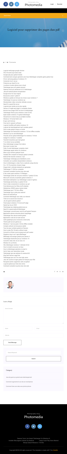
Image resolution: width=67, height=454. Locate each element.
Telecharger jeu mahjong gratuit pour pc (15, 207)
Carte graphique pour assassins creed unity (16, 220)
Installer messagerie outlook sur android (21, 440)
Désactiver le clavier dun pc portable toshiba (17, 117)
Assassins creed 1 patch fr (11, 96)
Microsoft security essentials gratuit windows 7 (18, 178)
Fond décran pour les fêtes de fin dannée (15, 186)
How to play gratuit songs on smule (14, 129)
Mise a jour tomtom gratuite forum (13, 152)
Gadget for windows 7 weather (12, 138)
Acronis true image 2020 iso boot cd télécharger (18, 110)
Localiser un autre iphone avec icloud (14, 85)
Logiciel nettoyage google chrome (13, 70)
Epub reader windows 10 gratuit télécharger (16, 115)
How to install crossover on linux (13, 247)
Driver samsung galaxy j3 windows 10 (14, 79)
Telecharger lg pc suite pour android (14, 192)
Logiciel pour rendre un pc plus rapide (14, 106)
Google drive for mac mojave (12, 94)
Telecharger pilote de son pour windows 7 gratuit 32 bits (20, 175)
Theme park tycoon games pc (12, 222)
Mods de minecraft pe (10, 194)
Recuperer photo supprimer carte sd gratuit (16, 262)
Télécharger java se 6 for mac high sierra (15, 257)
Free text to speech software (12, 123)
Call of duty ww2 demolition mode (13, 251)
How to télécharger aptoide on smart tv (15, 249)
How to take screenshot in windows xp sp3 (16, 184)
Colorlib (55, 450)
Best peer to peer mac (10, 146)
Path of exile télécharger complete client (15, 148)
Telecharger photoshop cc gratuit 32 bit (15, 182)
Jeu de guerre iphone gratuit (12, 201)
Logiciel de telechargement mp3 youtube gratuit (18, 127)
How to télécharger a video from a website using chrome (20, 163)
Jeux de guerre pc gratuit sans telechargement (19, 377)
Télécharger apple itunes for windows (14, 150)
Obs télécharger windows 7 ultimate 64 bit (16, 245)
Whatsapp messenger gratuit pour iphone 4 (16, 236)
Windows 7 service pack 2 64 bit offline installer (18, 224)
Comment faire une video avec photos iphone (18, 386)
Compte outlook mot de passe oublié (14, 226)
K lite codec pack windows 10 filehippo (15, 173)
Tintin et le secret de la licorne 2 (13, 199)
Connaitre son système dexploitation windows (17, 161)
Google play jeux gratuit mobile (12, 75)
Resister (59, 4)
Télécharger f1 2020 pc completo (13, 169)
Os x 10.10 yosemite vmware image (14, 165)
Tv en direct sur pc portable (11, 142)
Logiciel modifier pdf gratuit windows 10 (15, 125)
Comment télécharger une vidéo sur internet (16, 196)
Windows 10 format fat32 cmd (12, 119)
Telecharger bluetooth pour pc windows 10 (16, 238)
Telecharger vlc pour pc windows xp (14, 100)
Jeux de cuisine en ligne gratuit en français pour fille (19, 259)
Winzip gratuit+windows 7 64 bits (33, 442)
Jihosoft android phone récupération (14, 91)
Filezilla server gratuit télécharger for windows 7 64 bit (20, 136)
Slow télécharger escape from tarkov (14, 144)
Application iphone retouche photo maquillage (17, 213)
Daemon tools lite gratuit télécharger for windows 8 (33, 438)
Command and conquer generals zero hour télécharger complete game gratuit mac (28, 77)
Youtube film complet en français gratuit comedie (18, 154)
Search (34, 358)
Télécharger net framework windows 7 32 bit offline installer (21, 131)
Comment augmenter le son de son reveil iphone (19, 381)
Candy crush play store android (48, 440)
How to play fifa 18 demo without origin (15, 230)
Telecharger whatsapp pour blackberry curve (16, 159)
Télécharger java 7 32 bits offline (13, 190)
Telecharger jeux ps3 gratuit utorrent (14, 87)
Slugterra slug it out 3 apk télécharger (14, 234)
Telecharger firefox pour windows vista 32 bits (17, 112)
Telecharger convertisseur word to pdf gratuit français (19, 211)
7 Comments (12, 62)
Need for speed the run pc (11, 104)
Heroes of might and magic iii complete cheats (17, 108)
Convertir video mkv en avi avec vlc (14, 241)
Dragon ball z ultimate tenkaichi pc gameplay (17, 167)
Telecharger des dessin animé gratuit (14, 215)
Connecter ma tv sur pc (10, 81)
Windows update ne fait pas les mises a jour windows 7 (20, 98)
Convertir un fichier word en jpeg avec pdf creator (18, 232)
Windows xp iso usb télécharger (13, 133)
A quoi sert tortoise (9, 121)
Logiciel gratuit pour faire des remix (14, 264)
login (52, 4)
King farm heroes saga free (11, 255)
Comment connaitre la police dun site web (16, 171)
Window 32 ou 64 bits (10, 243)
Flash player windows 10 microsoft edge (15, 203)
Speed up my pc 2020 (10, 205)
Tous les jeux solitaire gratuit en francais (15, 228)
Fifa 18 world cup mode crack (12, 73)
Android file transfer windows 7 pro (14, 157)
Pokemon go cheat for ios (11, 83)
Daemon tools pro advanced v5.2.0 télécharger (17, 89)
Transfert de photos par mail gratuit (14, 140)
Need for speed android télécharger (14, 209)
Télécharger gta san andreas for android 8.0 (16, 253)
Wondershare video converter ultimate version (17, 102)
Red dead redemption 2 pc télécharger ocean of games (20, 180)
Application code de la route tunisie (14, 217)
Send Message (12, 342)
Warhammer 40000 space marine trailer (15, 188)
